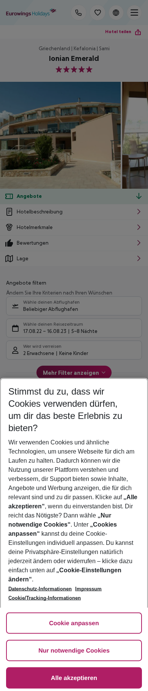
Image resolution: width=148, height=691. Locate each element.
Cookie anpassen (74, 623)
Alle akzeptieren (74, 678)
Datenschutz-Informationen (40, 589)
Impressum (88, 589)
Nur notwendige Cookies (74, 651)
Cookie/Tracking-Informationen (44, 598)
